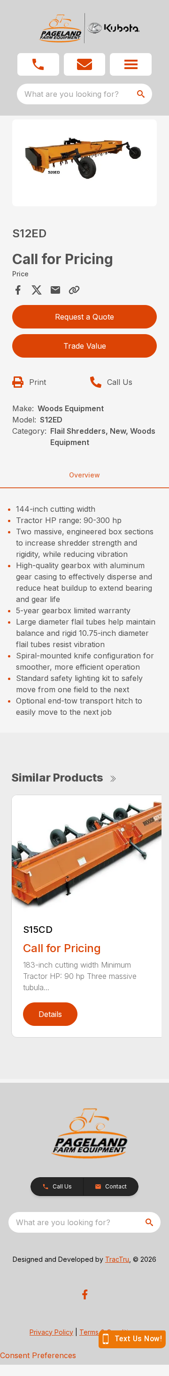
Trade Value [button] (84, 346)
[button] (38, 64)
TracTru (117, 1259)
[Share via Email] (55, 290)
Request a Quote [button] (84, 316)
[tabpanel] (84, 164)
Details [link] (50, 1014)
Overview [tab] (84, 475)
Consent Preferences (38, 1355)
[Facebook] (85, 1294)
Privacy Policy (51, 1332)
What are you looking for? (71, 94)
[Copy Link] (74, 290)
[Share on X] (36, 290)
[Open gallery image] (84, 162)
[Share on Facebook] (17, 290)
